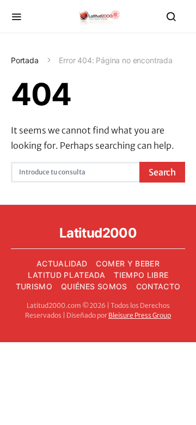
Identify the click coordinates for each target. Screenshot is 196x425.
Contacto (158, 286)
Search (162, 172)
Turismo (34, 286)
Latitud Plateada (67, 275)
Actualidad (62, 263)
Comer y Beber (128, 263)
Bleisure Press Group (139, 315)
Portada (25, 60)
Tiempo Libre (141, 275)
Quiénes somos (94, 286)
